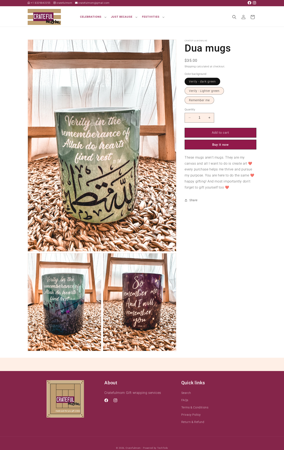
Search (186, 393)
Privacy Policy (191, 414)
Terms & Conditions (195, 407)
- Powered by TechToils (155, 448)
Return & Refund (192, 422)
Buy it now (220, 144)
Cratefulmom (133, 448)
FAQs (184, 400)
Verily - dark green (202, 81)
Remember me (199, 100)
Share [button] (193, 200)
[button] (92, 17)
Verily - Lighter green (204, 90)
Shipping (190, 66)
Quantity (190, 109)
